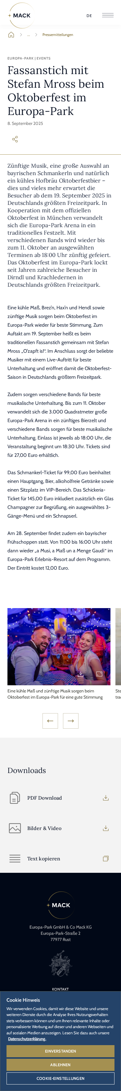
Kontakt (60, 989)
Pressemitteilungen (58, 34)
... (28, 34)
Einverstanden (60, 1051)
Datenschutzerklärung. (27, 1038)
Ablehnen (60, 1064)
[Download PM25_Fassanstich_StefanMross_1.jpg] (80, 674)
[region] (60, 1041)
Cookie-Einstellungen (60, 1078)
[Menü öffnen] (108, 15)
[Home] (21, 15)
